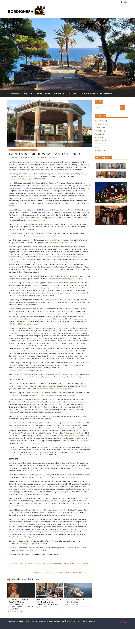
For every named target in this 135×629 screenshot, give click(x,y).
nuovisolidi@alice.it (34, 395)
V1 (96, 147)
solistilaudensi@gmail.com (34, 503)
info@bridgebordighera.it (26, 179)
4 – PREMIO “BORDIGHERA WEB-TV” (66, 94)
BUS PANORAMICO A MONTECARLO (74, 600)
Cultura (21, 150)
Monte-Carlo (99, 141)
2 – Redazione (26, 94)
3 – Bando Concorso (43, 94)
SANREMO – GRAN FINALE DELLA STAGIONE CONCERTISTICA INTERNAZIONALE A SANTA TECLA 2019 (20, 604)
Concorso (98, 127)
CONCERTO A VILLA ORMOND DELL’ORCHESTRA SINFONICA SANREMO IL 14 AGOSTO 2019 (48, 563)
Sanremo (98, 144)
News (34, 150)
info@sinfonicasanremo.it (36, 220)
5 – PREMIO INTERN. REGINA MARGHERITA (97, 94)
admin (25, 157)
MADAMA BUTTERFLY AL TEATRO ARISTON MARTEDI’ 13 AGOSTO (61, 572)
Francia (97, 134)
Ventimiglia (98, 150)
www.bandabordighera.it (45, 388)
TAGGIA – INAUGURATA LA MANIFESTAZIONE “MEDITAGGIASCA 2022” (49, 601)
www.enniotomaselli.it (20, 370)
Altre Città (98, 121)
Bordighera (13, 150)
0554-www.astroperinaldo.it (28, 324)
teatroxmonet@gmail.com (67, 435)
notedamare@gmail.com (63, 388)
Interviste (98, 137)
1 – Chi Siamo (14, 94)
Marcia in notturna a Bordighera (47, 157)
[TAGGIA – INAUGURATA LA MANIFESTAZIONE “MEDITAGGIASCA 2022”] (49, 584)
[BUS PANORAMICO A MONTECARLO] (78, 584)
